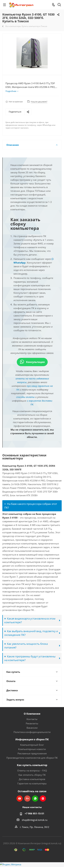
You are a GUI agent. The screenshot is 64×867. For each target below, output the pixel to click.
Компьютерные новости (32, 749)
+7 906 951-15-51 (34, 813)
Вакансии (32, 727)
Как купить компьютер (32, 765)
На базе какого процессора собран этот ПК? (30, 505)
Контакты (32, 719)
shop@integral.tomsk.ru (34, 819)
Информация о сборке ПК (32, 739)
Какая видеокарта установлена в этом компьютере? (29, 620)
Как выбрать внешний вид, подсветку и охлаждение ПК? (31, 633)
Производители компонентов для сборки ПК (32, 757)
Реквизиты (32, 723)
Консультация (35, 362)
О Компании (32, 713)
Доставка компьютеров (32, 779)
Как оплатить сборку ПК (32, 774)
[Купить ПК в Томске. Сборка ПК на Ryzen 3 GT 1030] (32, 52)
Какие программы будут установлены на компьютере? (29, 658)
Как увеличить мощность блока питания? (26, 645)
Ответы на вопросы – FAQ (32, 770)
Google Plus (27, 798)
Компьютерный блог (32, 744)
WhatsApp (35, 798)
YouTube (19, 798)
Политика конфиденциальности (32, 732)
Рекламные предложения (32, 753)
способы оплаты (25, 396)
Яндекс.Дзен (43, 798)
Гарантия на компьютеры (32, 783)
